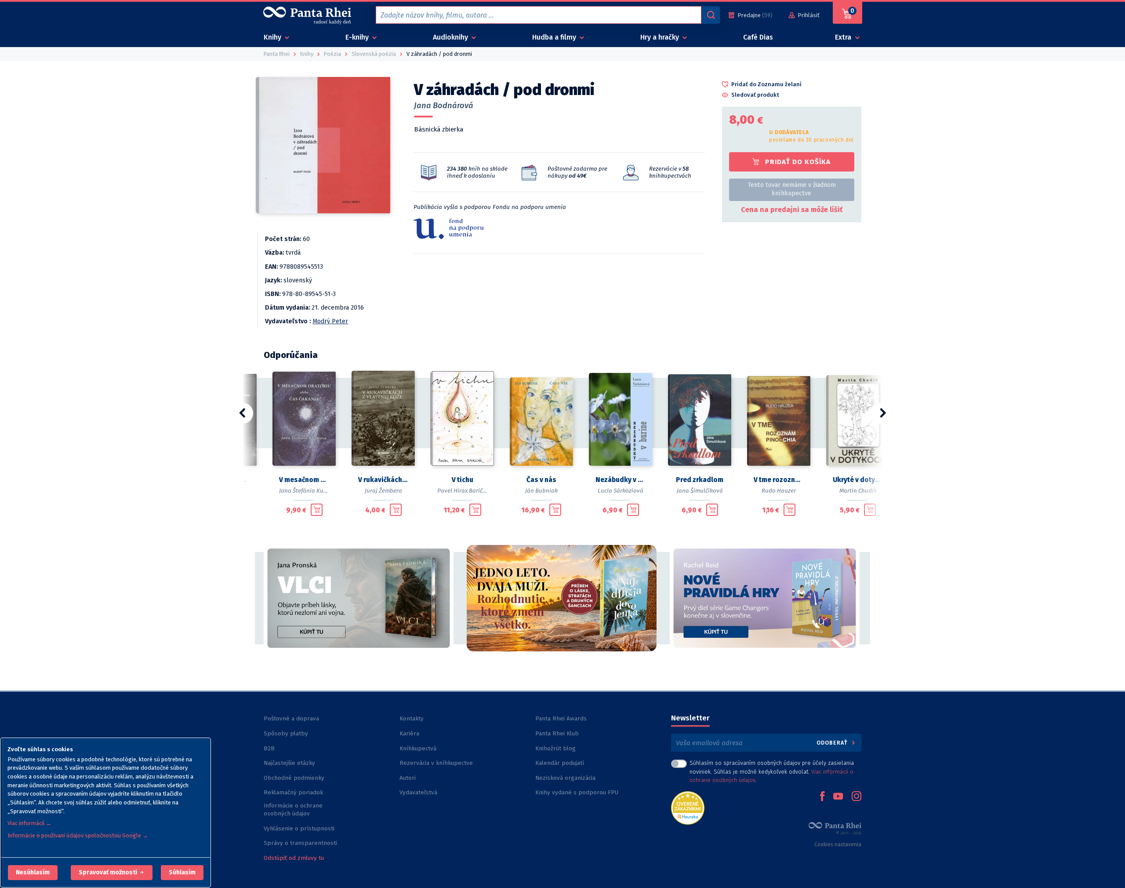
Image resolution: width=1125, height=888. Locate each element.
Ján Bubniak (541, 490)
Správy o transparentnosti (301, 843)
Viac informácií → (29, 823)
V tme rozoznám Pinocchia (779, 480)
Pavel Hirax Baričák (463, 490)
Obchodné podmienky (294, 778)
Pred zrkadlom (699, 480)
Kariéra (409, 733)
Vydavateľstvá (418, 792)
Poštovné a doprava (291, 718)
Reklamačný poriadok (293, 792)
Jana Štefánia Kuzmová (310, 490)
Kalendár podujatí (559, 763)
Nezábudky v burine (620, 480)
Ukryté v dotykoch (858, 480)
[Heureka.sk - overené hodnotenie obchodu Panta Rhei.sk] (687, 807)
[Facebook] (822, 797)
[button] (33, 872)
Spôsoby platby (286, 733)
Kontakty (411, 718)
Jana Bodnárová (443, 105)
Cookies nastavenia (837, 844)
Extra (844, 37)
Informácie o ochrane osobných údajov (293, 809)
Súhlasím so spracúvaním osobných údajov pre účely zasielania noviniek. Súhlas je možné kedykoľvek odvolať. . (772, 771)
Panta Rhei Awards (561, 718)
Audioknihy (451, 37)
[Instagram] (856, 797)
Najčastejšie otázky (289, 763)
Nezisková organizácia (565, 778)
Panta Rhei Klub (557, 733)
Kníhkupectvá (417, 748)
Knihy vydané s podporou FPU (576, 792)
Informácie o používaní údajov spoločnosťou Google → (77, 835)
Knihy (273, 37)
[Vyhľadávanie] (710, 15)
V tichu (462, 480)
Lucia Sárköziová (620, 490)
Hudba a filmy (555, 37)
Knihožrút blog (555, 748)
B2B (269, 748)
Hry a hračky (660, 37)
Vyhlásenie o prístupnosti (299, 828)
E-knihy (357, 37)
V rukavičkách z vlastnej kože (383, 480)
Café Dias (758, 37)
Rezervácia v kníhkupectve (436, 763)
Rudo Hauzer (779, 490)
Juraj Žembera (383, 490)
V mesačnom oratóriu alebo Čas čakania (304, 480)
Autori (407, 778)
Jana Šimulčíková (700, 490)
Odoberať (833, 742)
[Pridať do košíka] (317, 510)
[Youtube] (838, 797)
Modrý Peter (330, 321)
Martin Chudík (858, 490)
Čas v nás (541, 480)
